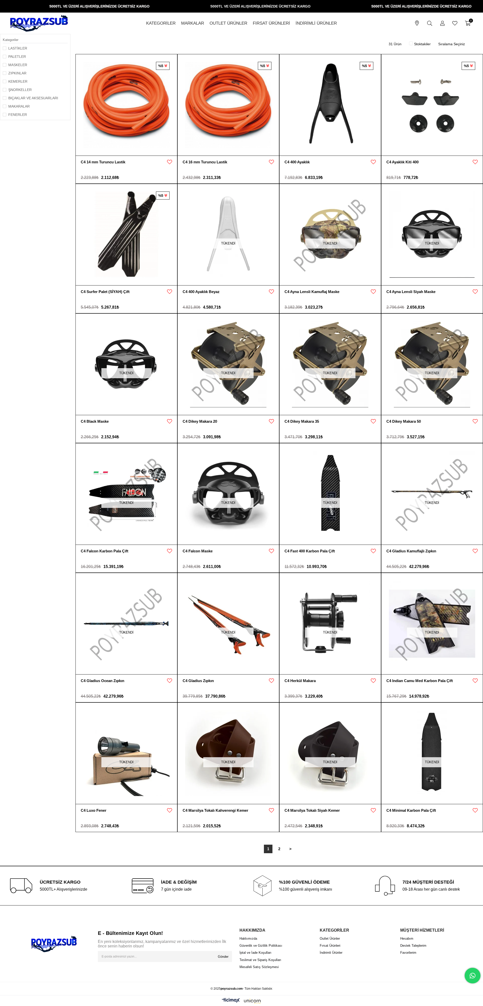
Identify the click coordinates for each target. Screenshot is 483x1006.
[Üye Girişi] (442, 23)
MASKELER (17, 65)
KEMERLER (17, 81)
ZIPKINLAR (17, 73)
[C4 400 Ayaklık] (330, 105)
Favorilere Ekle (169, 162)
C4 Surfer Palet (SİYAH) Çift (105, 292)
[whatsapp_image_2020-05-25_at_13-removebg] (54, 944)
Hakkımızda (248, 938)
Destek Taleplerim (413, 945)
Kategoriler (10, 40)
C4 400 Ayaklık (297, 162)
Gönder (223, 957)
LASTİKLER (17, 48)
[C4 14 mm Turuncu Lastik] (126, 105)
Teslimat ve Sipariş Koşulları (260, 960)
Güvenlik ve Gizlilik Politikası (260, 945)
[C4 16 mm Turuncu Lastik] (228, 105)
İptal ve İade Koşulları (255, 952)
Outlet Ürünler (330, 938)
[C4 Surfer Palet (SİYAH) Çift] (126, 234)
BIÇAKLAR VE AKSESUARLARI (33, 98)
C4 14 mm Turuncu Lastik (103, 162)
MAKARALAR (19, 106)
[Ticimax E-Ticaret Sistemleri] (241, 1001)
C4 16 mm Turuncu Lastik (205, 162)
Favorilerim (408, 952)
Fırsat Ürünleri (330, 945)
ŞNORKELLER (20, 90)
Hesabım (406, 938)
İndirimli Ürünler (331, 952)
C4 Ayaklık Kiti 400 (402, 162)
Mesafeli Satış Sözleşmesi (259, 967)
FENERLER (17, 115)
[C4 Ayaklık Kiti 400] (432, 105)
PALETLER (17, 57)
